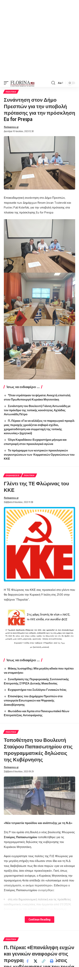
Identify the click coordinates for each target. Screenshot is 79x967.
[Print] (52, 961)
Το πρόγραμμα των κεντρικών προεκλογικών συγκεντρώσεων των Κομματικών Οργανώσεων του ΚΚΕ (39, 454)
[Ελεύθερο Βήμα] (22, 83)
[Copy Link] (44, 961)
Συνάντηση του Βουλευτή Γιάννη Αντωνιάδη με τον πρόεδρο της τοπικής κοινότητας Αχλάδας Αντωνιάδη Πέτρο (37, 410)
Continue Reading (39, 919)
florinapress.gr (11, 127)
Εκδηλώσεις (13, 475)
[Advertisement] (39, 39)
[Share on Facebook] (27, 961)
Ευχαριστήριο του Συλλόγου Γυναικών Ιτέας (37, 689)
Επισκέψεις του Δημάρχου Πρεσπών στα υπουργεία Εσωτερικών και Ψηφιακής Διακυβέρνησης (33, 700)
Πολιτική (11, 92)
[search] (53, 83)
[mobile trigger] (7, 83)
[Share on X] (35, 961)
